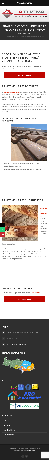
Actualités (7, 425)
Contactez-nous (9, 435)
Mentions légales (9, 430)
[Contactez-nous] (2, 234)
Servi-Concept (31, 450)
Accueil (6, 421)
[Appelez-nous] (2, 229)
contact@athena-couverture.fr (17, 344)
